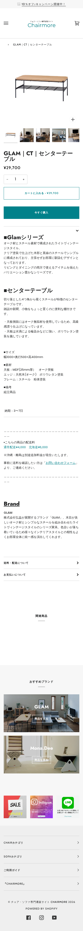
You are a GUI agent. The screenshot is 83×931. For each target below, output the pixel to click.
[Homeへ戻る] (4, 43)
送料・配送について (16, 562)
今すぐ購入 (41, 212)
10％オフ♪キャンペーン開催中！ (44, 4)
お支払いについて (15, 574)
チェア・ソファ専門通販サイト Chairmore (39, 902)
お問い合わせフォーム (61, 463)
